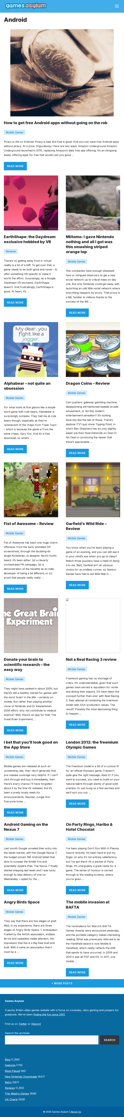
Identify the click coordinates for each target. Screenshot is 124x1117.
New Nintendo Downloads (21, 1076)
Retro (8, 1082)
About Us (76, 1111)
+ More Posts (62, 983)
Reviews (11, 251)
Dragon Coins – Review (88, 383)
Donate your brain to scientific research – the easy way (27, 664)
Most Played (12, 1071)
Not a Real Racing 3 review (91, 659)
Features (10, 1065)
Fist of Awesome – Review (29, 523)
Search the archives (17, 1033)
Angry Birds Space (22, 902)
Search (109, 1040)
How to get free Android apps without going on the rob (55, 122)
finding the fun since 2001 (49, 1014)
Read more (15, 166)
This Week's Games (17, 1093)
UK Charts (11, 1099)
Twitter (23, 1023)
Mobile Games (14, 132)
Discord (36, 1023)
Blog (7, 1059)
